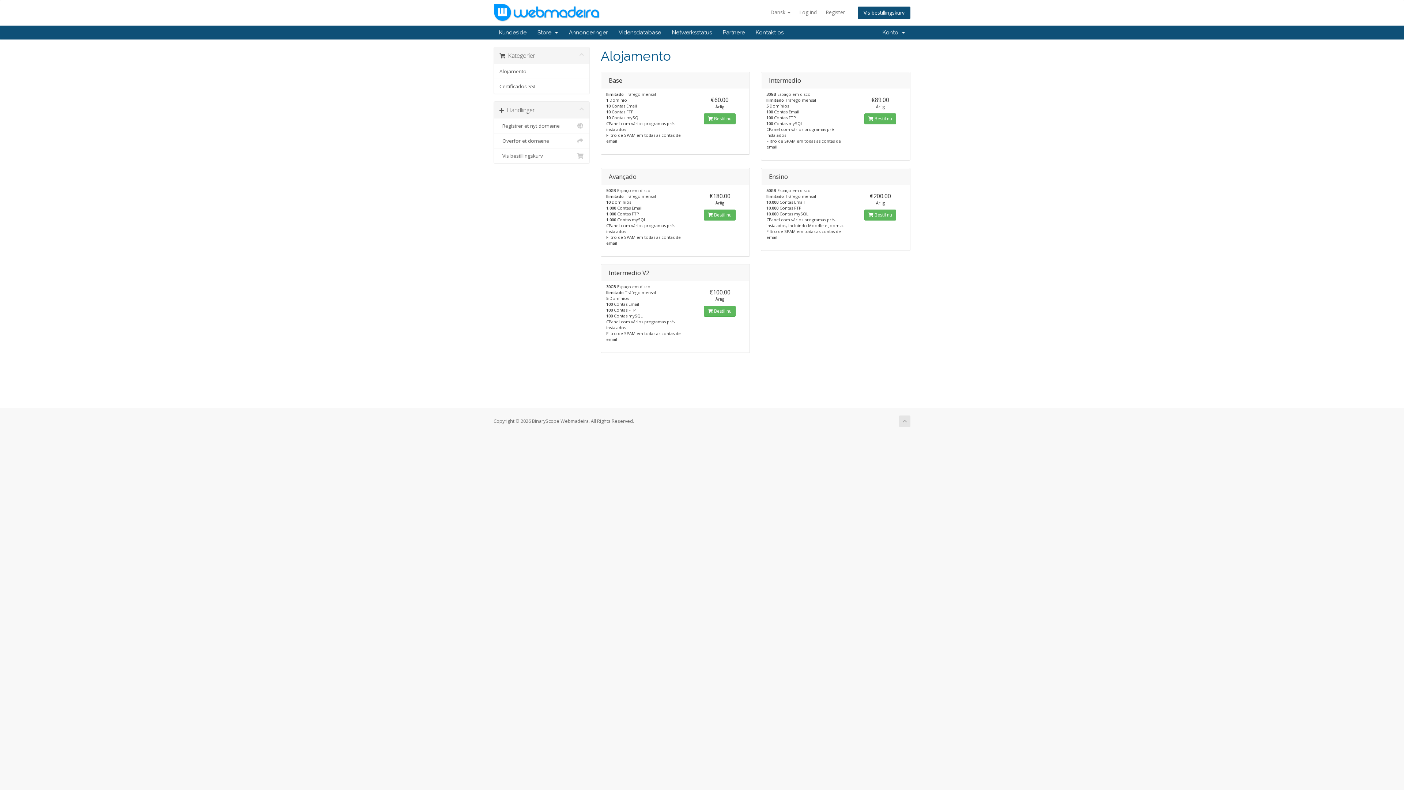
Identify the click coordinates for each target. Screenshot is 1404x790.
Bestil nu (722, 119)
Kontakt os (770, 32)
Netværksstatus (692, 32)
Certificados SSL (518, 86)
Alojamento (512, 71)
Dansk (778, 12)
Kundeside (512, 32)
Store (545, 32)
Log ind (808, 12)
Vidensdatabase (640, 32)
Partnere (734, 32)
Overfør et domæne (524, 141)
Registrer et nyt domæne (529, 126)
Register (835, 12)
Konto (892, 32)
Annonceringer (588, 32)
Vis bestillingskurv (884, 12)
